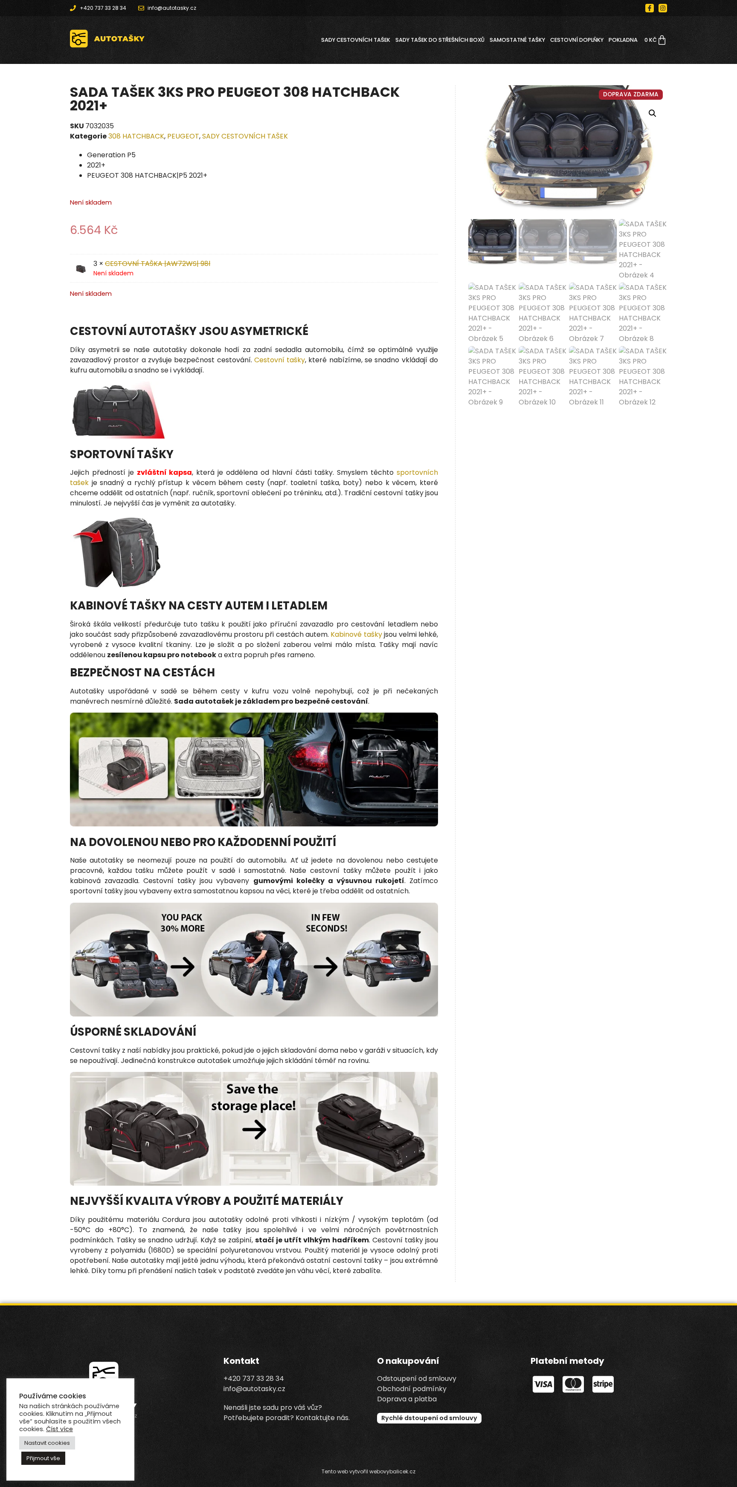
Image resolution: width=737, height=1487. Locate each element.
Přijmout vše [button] (43, 1458)
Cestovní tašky (279, 360)
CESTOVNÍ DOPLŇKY (577, 39)
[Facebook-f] (649, 8)
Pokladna (623, 39)
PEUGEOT (183, 136)
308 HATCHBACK (136, 136)
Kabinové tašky (356, 634)
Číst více (59, 1429)
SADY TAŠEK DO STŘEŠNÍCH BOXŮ (440, 39)
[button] (652, 113)
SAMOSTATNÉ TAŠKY (517, 39)
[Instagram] (663, 8)
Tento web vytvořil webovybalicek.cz (368, 1471)
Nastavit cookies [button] (47, 1443)
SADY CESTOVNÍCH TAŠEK (355, 39)
